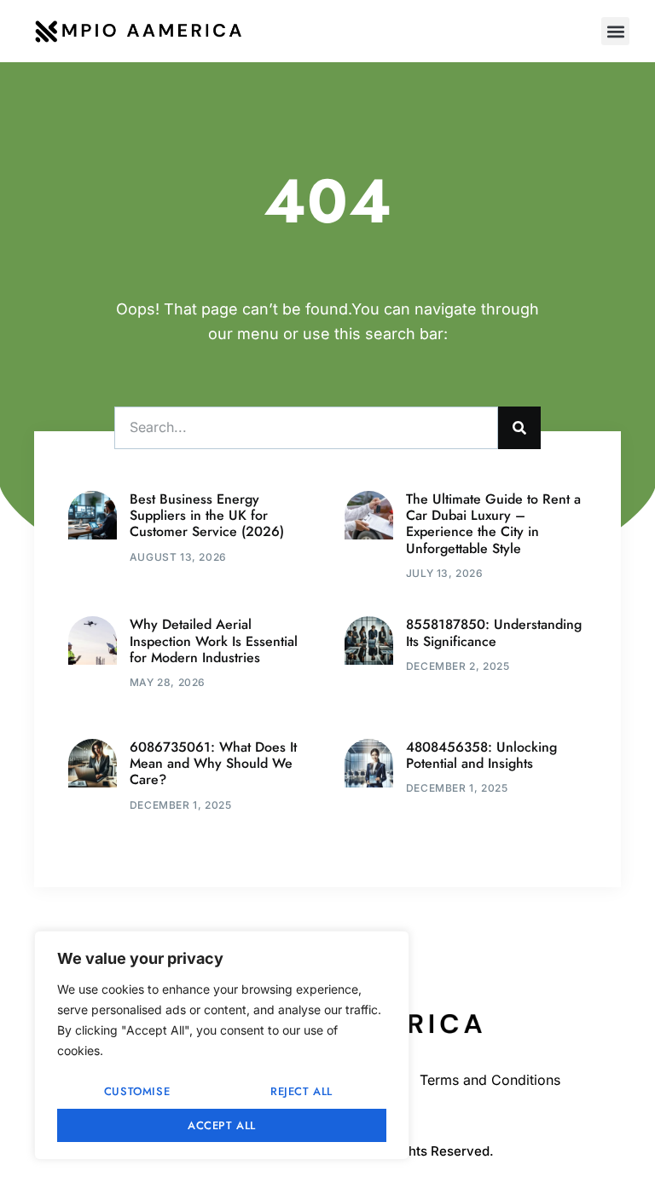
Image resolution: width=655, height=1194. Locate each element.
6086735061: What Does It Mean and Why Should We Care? (213, 763)
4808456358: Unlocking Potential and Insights (481, 755)
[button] (615, 31)
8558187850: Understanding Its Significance (494, 632)
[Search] (519, 428)
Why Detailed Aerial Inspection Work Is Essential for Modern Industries (214, 640)
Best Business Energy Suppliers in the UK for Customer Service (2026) (207, 515)
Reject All (301, 1091)
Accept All (222, 1125)
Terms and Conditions (490, 1079)
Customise (137, 1091)
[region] (221, 1045)
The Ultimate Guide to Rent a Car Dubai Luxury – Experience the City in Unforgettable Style (493, 523)
